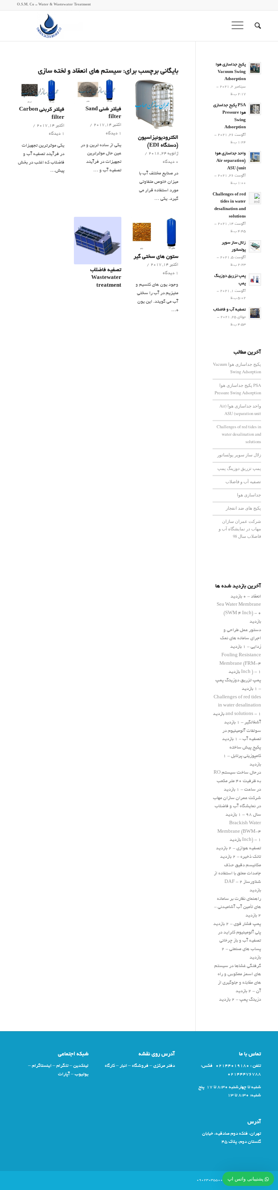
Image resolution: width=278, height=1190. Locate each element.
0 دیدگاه (170, 162)
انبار (123, 1066)
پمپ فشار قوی (247, 924)
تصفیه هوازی (248, 848)
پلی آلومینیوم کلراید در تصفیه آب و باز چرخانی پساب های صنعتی (239, 941)
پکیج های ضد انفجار (243, 508)
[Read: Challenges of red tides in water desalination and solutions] (255, 198)
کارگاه (110, 1066)
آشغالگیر (252, 722)
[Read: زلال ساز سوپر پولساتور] (255, 246)
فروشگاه (140, 1066)
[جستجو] (254, 26)
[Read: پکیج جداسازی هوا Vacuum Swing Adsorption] (255, 68)
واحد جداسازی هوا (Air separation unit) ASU (230, 161)
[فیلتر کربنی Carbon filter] (40, 91)
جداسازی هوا (249, 495)
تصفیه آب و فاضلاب (229, 310)
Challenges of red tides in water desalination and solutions (239, 434)
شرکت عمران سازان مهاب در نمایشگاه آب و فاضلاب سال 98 (240, 528)
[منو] (240, 26)
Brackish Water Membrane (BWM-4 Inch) (239, 832)
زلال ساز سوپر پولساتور (239, 455)
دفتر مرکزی (164, 1066)
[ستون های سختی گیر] (154, 234)
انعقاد (256, 596)
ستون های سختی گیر (156, 257)
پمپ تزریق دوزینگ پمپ (239, 468)
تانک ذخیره (250, 857)
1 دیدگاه (113, 133)
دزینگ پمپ (250, 999)
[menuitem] (254, 26)
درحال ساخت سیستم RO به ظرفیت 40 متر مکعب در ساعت (237, 781)
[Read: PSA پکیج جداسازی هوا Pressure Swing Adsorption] (255, 109)
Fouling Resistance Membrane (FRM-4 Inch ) (240, 664)
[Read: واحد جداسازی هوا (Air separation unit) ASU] (255, 157)
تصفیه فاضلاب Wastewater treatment (105, 278)
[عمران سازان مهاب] (50, 26)
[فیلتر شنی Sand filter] (97, 91)
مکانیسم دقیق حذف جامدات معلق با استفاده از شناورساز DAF (237, 874)
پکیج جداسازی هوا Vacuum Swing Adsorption (231, 72)
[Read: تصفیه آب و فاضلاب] (255, 313)
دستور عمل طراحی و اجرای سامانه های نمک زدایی (240, 639)
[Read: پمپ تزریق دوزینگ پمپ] (255, 279)
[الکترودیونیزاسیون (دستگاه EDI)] (154, 105)
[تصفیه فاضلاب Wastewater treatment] (97, 240)
